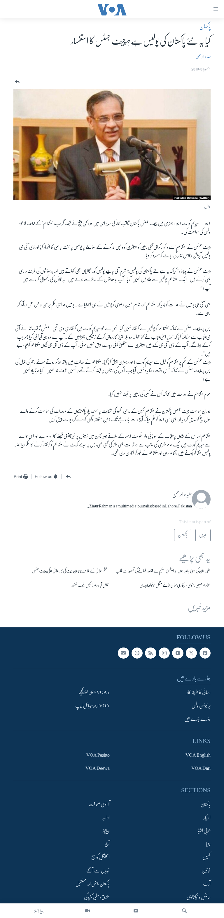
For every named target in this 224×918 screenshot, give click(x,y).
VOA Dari (201, 768)
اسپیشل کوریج (100, 857)
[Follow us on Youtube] (177, 652)
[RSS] (150, 652)
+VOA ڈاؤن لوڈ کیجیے (94, 692)
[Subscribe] (123, 652)
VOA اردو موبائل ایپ (92, 706)
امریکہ (207, 818)
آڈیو (107, 844)
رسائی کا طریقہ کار (198, 692)
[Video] (87, 910)
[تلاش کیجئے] (184, 910)
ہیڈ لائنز (39, 911)
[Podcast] (137, 652)
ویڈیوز (106, 831)
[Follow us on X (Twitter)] (191, 652)
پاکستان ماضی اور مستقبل (93, 884)
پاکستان (205, 26)
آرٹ (207, 884)
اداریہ (106, 818)
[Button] (17, 82)
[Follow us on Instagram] (164, 652)
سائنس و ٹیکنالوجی (199, 897)
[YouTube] (136, 910)
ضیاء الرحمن (203, 56)
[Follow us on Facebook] (205, 652)
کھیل (207, 857)
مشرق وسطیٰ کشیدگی (97, 897)
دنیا (208, 844)
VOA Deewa (97, 768)
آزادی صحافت (99, 804)
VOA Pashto (98, 755)
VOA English (198, 755)
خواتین (206, 870)
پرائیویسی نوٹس (201, 706)
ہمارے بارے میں (197, 719)
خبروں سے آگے (98, 870)
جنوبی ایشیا (204, 831)
